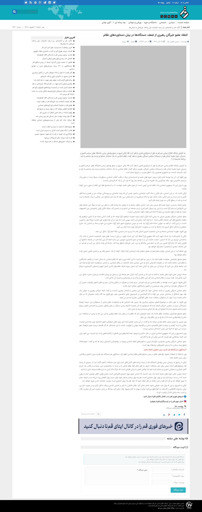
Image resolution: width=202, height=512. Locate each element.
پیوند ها (161, 2)
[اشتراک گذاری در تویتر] (179, 415)
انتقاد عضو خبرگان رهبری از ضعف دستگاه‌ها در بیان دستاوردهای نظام (145, 35)
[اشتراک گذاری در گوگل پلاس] (169, 415)
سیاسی (172, 22)
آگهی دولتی (106, 22)
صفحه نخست (183, 22)
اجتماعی (162, 22)
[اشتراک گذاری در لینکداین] (164, 415)
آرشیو (168, 2)
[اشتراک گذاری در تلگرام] (174, 415)
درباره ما (175, 2)
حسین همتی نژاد (173, 41)
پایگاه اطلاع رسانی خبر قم (166, 508)
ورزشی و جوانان (134, 22)
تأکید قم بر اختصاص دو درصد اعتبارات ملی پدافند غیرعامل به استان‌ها (154, 27)
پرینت (124, 41)
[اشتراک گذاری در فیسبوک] (184, 415)
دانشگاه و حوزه (150, 22)
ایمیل (133, 41)
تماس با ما (185, 2)
